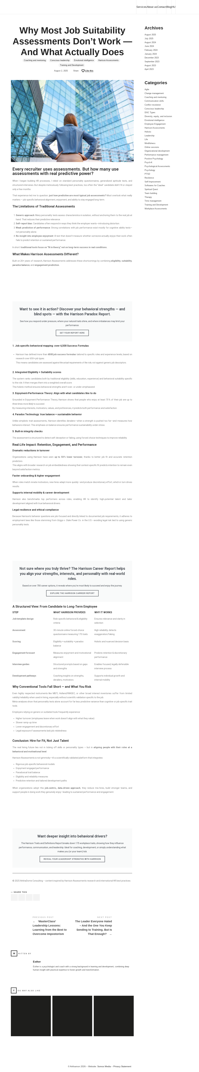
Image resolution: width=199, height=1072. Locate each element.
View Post (30, 1030)
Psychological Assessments (157, 166)
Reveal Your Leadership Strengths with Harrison (72, 859)
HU (173, 6)
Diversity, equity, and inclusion (158, 116)
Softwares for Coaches (155, 185)
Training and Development (71, 65)
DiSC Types (150, 112)
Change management (154, 93)
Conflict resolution (153, 105)
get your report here (72, 333)
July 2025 (149, 38)
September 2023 (152, 61)
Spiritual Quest (151, 189)
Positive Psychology (154, 159)
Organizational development (157, 151)
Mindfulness (150, 143)
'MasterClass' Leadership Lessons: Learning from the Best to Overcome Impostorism (41, 926)
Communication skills (154, 101)
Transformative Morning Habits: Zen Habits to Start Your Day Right (72, 1012)
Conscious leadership (59, 60)
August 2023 (150, 65)
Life (146, 139)
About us (152, 6)
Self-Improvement (153, 182)
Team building (151, 193)
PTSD (147, 174)
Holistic (148, 132)
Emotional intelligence (84, 60)
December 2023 (152, 57)
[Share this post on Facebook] (14, 897)
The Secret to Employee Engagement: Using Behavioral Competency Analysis (31, 1012)
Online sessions (152, 147)
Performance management (156, 155)
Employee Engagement (155, 124)
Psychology (150, 170)
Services (141, 6)
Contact (161, 6)
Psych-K (148, 162)
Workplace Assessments (156, 208)
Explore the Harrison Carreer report (72, 593)
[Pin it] (29, 897)
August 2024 (150, 42)
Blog (168, 6)
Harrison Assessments (108, 60)
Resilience (149, 178)
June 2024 (149, 46)
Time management (153, 201)
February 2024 (151, 50)
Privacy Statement (122, 1066)
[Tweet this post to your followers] (21, 897)
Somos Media (104, 1066)
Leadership (149, 135)
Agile (147, 89)
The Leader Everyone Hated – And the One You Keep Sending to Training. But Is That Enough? (103, 926)
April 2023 (149, 69)
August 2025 (150, 34)
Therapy (148, 197)
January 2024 (151, 54)
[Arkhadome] (34, 7)
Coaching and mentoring (35, 60)
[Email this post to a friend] (36, 897)
